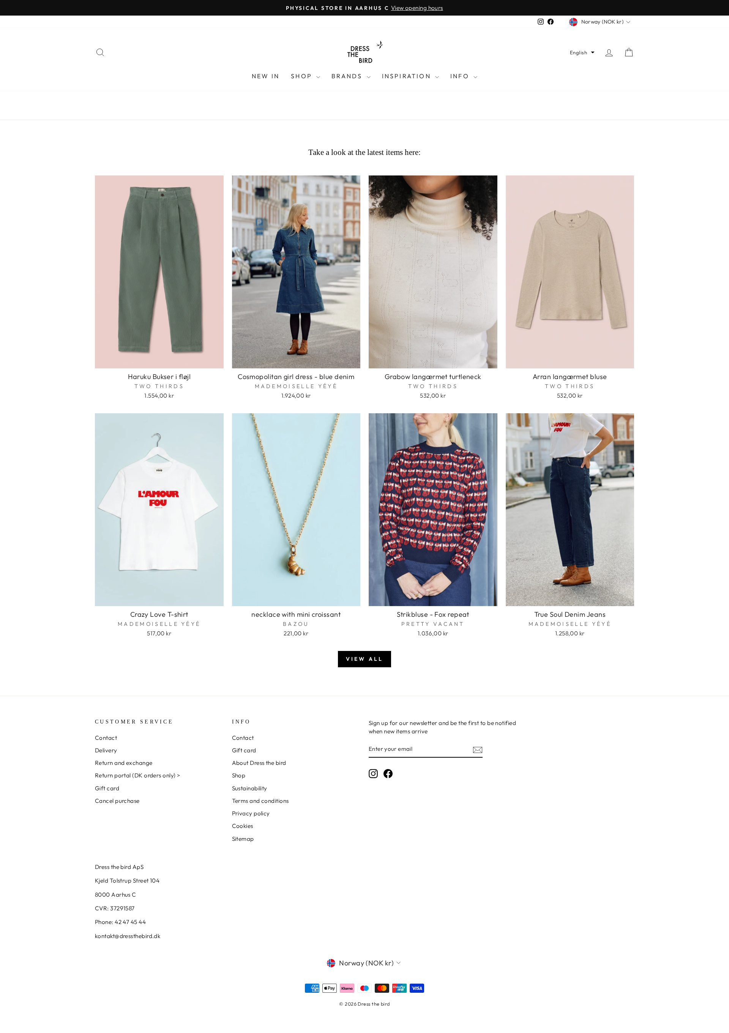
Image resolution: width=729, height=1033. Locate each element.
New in (265, 76)
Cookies (242, 825)
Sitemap (243, 838)
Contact (106, 737)
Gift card (107, 788)
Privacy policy (251, 813)
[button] (582, 52)
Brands (347, 76)
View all (364, 658)
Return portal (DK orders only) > (137, 775)
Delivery (106, 750)
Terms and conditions (260, 800)
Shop (302, 76)
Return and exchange (124, 762)
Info (461, 76)
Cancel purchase (117, 800)
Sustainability (249, 788)
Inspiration (407, 76)
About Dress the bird (259, 762)
